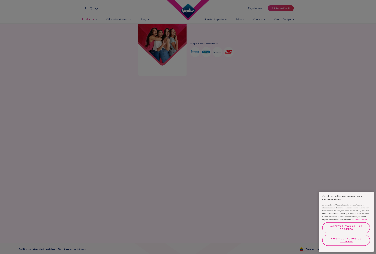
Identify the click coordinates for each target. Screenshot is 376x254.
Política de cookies (359, 219)
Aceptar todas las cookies (346, 227)
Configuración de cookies (346, 240)
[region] (346, 222)
